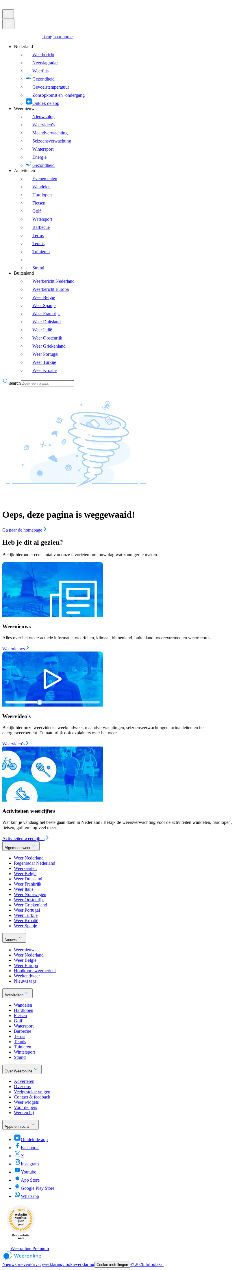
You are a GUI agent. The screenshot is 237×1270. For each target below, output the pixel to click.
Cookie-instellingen (112, 1264)
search (15, 383)
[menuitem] (124, 75)
